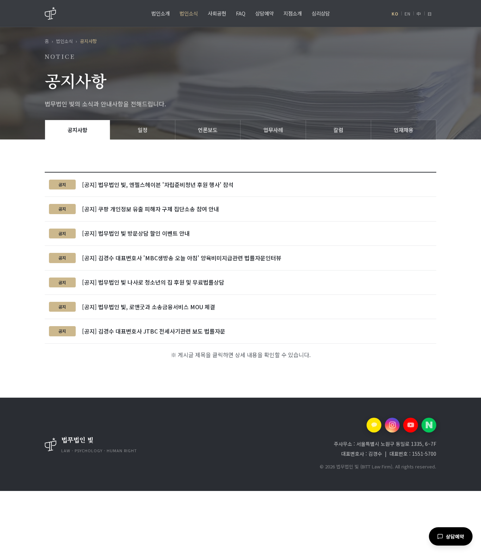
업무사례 (273, 129)
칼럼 (338, 129)
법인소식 (64, 41)
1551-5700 (424, 453)
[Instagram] (392, 425)
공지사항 (77, 129)
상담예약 (455, 536)
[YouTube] (410, 425)
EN (407, 14)
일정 (143, 129)
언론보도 (208, 129)
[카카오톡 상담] (374, 425)
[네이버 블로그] (428, 425)
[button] (123, 444)
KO (395, 14)
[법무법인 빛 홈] (50, 13)
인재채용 (403, 129)
